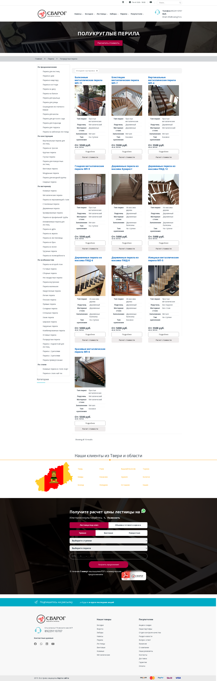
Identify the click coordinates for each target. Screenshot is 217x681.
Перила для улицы (50, 102)
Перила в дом (48, 76)
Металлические (103, 655)
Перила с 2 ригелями (51, 351)
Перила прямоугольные (53, 360)
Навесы (100, 636)
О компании (144, 647)
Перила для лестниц (51, 71)
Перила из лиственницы (53, 238)
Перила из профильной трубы (55, 217)
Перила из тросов (50, 148)
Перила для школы (50, 114)
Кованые (100, 651)
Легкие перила (49, 295)
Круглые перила (49, 152)
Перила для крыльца (51, 98)
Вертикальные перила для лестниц (54, 142)
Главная (38, 59)
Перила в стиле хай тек (52, 373)
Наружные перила (50, 326)
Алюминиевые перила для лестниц (53, 223)
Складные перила (50, 308)
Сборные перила (50, 273)
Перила (51, 59)
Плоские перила (49, 299)
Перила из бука (49, 242)
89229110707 (176, 11)
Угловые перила (49, 335)
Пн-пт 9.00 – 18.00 (138, 2)
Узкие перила (48, 317)
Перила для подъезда (52, 123)
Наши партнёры (145, 629)
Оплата (142, 666)
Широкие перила (50, 322)
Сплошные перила (50, 313)
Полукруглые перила (51, 339)
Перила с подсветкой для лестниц (53, 345)
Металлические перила (52, 195)
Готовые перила (50, 269)
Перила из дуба (49, 229)
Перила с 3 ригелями (51, 355)
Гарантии (143, 662)
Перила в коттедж (50, 84)
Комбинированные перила (54, 330)
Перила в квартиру (51, 80)
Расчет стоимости (90, 157)
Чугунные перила (50, 251)
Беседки (100, 625)
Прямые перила (49, 304)
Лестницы (101, 643)
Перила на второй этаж (53, 264)
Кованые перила (50, 191)
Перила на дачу (49, 89)
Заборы (100, 632)
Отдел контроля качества (150, 632)
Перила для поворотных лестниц (53, 162)
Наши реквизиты (146, 651)
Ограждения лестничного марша (53, 108)
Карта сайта (63, 678)
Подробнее (90, 151)
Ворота (100, 629)
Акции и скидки (145, 625)
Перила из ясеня (50, 247)
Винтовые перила (50, 168)
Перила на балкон (50, 93)
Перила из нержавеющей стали (56, 199)
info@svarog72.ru (175, 17)
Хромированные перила (53, 213)
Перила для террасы (51, 127)
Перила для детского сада (54, 118)
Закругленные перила (52, 291)
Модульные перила (51, 173)
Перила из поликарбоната (54, 255)
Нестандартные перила (52, 277)
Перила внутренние (51, 282)
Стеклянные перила (51, 204)
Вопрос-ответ (145, 640)
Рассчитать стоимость (108, 43)
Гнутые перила (49, 157)
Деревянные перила (51, 208)
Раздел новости (145, 636)
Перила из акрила (50, 233)
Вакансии (143, 643)
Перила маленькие (50, 286)
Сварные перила (49, 182)
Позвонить (113, 517)
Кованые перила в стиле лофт (55, 369)
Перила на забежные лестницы (56, 132)
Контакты (143, 655)
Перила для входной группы (54, 177)
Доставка (143, 658)
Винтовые (101, 647)
